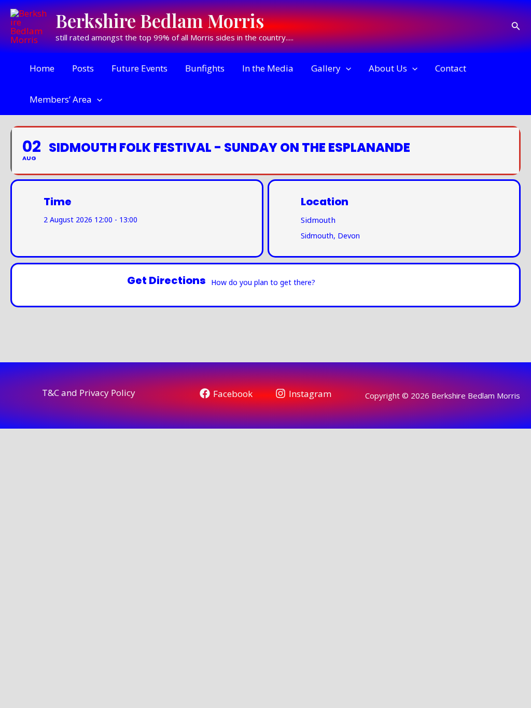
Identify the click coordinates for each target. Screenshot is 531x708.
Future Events (139, 68)
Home (42, 68)
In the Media (268, 68)
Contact (450, 68)
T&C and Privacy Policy (88, 393)
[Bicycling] (410, 285)
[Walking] (390, 285)
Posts (83, 68)
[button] (516, 26)
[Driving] (349, 285)
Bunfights (205, 68)
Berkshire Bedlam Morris (159, 20)
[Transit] (370, 285)
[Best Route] (329, 285)
